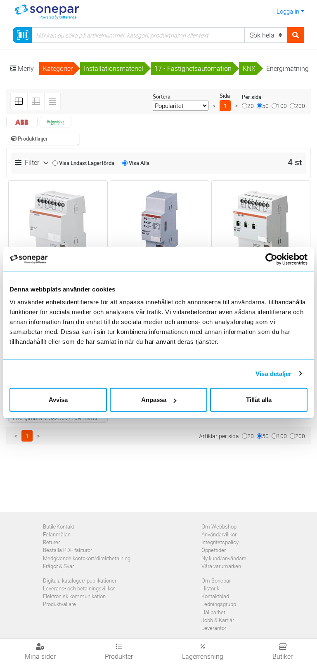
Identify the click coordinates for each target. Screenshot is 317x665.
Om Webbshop (219, 526)
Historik (210, 588)
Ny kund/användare (223, 558)
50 (265, 106)
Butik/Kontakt (58, 526)
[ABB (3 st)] (22, 122)
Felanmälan (57, 534)
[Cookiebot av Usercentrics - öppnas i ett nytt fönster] (276, 259)
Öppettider (213, 550)
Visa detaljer (273, 373)
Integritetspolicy (220, 542)
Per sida (251, 97)
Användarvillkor (219, 534)
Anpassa (153, 399)
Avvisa (58, 399)
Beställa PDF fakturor (67, 550)
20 (250, 106)
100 (282, 106)
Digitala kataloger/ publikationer (79, 580)
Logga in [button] (288, 11)
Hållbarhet (213, 612)
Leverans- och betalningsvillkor (79, 588)
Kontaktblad (215, 596)
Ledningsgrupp (218, 604)
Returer (51, 542)
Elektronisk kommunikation (74, 596)
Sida (225, 95)
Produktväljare (59, 604)
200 (300, 106)
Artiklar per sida (219, 436)
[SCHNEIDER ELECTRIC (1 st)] (55, 122)
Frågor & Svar (58, 566)
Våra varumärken (221, 566)
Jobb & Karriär (217, 620)
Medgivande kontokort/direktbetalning (86, 558)
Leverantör (213, 628)
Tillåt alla (259, 399)
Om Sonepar (216, 580)
